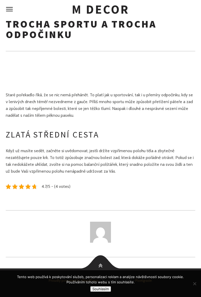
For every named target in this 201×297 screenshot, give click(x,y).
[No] (194, 283)
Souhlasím (100, 289)
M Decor (100, 9)
